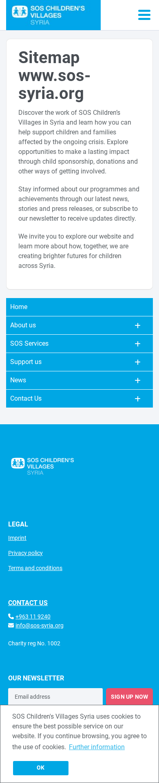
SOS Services (29, 343)
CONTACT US (28, 603)
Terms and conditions (35, 568)
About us (23, 325)
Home (18, 307)
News (18, 380)
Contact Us (26, 398)
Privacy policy (25, 553)
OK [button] (40, 767)
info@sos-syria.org (39, 625)
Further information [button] (97, 747)
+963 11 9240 (33, 616)
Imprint (17, 538)
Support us (26, 362)
